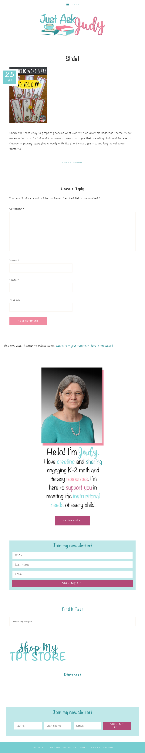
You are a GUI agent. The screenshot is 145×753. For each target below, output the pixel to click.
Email (14, 280)
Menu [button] (75, 4)
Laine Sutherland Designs (96, 747)
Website (14, 300)
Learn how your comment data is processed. (84, 346)
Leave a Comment (72, 162)
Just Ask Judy (72, 25)
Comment (16, 209)
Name (14, 261)
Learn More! (72, 520)
